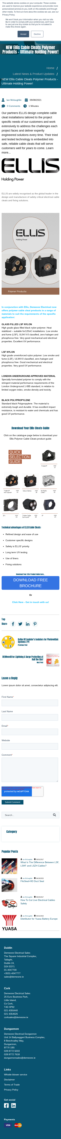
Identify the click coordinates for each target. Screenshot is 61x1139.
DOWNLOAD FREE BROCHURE (30, 583)
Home (50, 68)
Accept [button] (23, 34)
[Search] (54, 815)
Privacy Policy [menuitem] (11, 1089)
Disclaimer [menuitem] (9, 1079)
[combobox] (30, 815)
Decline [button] (37, 34)
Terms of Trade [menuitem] (12, 1084)
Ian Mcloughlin (14, 100)
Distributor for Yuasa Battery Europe (39, 918)
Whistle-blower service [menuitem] (15, 1074)
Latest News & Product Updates (33, 74)
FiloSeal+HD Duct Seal (32, 881)
